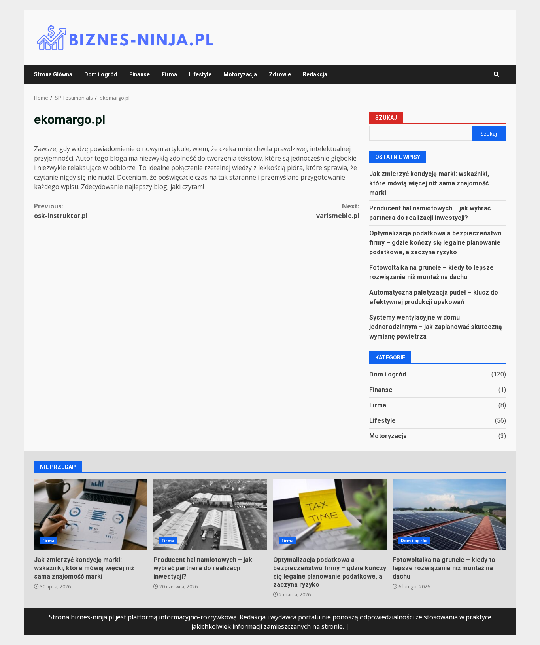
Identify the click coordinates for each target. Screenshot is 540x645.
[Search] (496, 74)
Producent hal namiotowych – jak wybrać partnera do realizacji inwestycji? (210, 514)
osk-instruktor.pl (61, 211)
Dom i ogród (100, 74)
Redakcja (315, 74)
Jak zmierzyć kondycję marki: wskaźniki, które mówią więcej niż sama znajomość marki (429, 183)
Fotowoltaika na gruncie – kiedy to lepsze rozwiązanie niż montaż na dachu (449, 514)
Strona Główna (53, 74)
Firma (169, 74)
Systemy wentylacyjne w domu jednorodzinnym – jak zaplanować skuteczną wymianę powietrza (435, 327)
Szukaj (386, 118)
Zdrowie (280, 74)
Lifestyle (200, 74)
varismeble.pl (337, 211)
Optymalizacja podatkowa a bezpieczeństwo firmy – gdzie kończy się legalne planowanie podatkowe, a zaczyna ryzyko (435, 242)
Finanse (139, 74)
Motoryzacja (240, 74)
